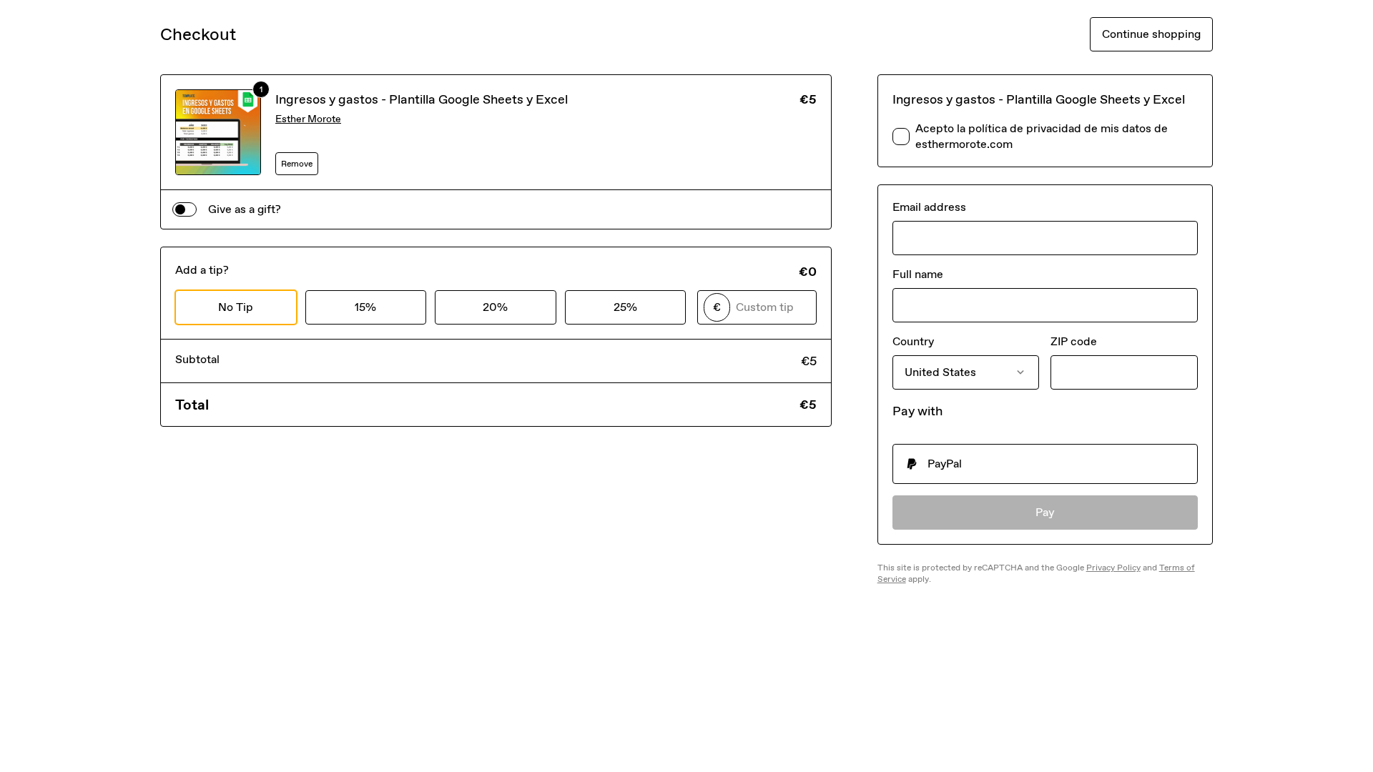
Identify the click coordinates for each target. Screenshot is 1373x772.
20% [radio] (495, 307)
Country (913, 341)
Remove (297, 164)
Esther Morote (308, 119)
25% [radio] (625, 307)
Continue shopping (1151, 34)
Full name (917, 274)
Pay (1045, 512)
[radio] (1045, 464)
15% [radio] (365, 307)
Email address (929, 207)
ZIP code (1073, 341)
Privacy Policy (1113, 568)
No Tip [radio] (235, 307)
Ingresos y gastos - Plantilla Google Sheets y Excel (421, 99)
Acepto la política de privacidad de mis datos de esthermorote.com (1041, 136)
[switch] (184, 209)
